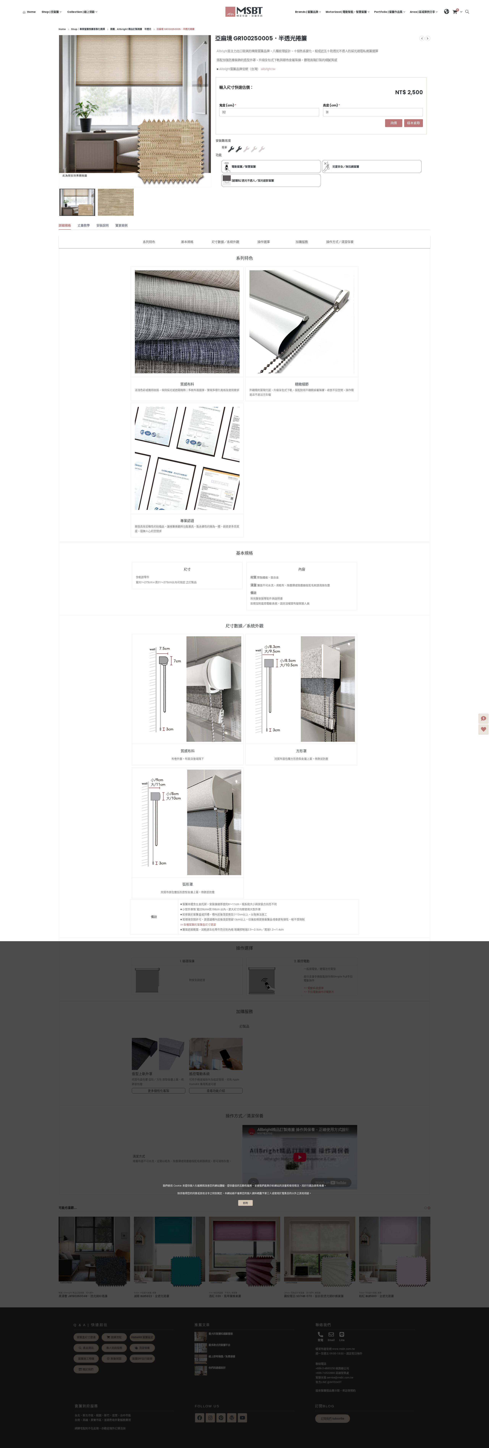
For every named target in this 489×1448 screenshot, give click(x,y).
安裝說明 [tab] (102, 225)
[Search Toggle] (467, 11)
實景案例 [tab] (121, 225)
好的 (245, 1202)
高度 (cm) (331, 105)
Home (31, 12)
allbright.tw (268, 69)
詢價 (393, 123)
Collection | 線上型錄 (81, 12)
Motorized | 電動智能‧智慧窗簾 (346, 12)
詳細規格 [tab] (65, 225)
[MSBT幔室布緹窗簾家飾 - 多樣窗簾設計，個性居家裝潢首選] (244, 12)
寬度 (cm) (227, 105)
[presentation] (59, 111)
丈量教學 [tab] (84, 225)
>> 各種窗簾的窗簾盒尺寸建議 (198, 924)
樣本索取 (413, 123)
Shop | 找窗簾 (50, 12)
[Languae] (446, 12)
